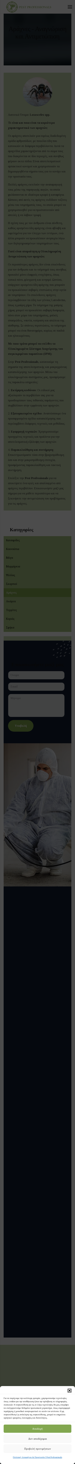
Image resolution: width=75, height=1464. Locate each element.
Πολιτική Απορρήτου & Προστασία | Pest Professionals (37, 1457)
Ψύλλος (10, 575)
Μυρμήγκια (13, 566)
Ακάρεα (11, 601)
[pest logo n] (28, 7)
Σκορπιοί (11, 583)
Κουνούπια (12, 548)
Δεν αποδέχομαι (37, 1438)
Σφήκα (10, 627)
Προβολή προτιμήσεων (37, 1448)
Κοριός (10, 618)
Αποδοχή (37, 1428)
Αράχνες (11, 592)
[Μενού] (69, 6)
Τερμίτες (11, 610)
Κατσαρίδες (13, 540)
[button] (69, 1390)
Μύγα (9, 557)
